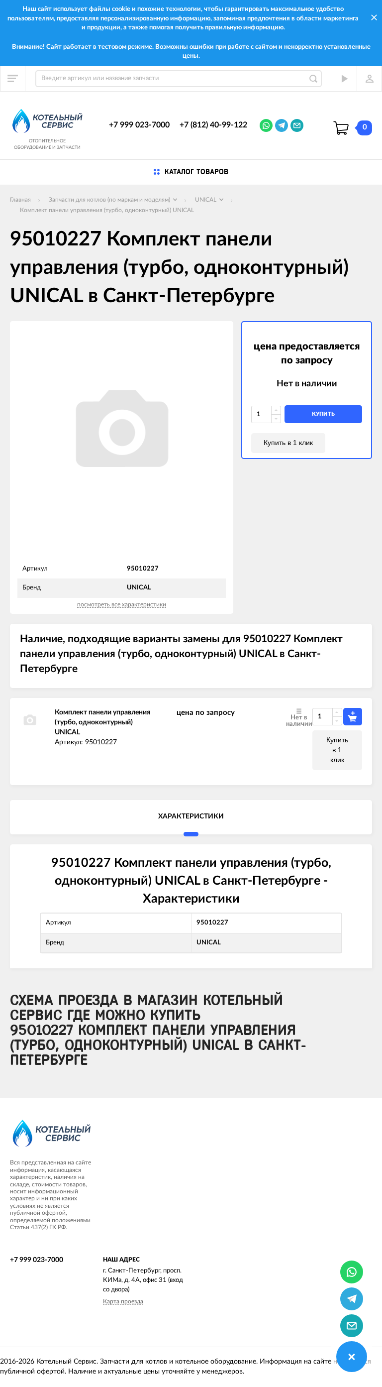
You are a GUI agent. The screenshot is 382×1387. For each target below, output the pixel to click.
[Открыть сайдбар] (12, 78)
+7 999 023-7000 (139, 125)
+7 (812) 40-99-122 (213, 125)
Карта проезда (123, 1301)
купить (323, 414)
